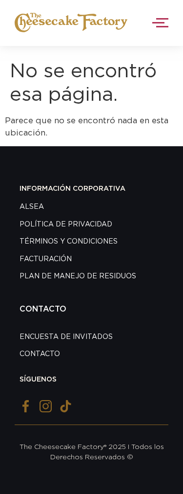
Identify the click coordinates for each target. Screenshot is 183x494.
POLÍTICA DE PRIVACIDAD (66, 224)
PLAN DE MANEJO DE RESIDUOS (78, 276)
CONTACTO (40, 354)
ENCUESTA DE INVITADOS (66, 337)
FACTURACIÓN (46, 259)
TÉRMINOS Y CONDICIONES (69, 241)
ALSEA (32, 206)
